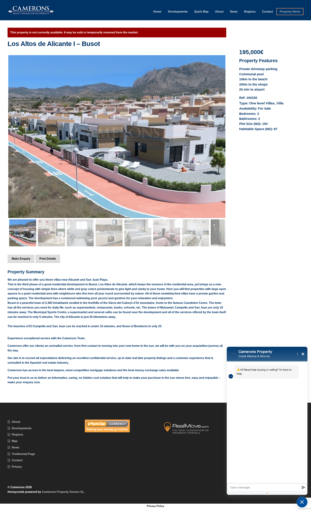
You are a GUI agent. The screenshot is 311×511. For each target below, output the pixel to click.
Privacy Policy (155, 506)
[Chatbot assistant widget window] (267, 421)
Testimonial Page (23, 453)
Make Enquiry (21, 258)
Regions (250, 11)
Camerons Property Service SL (63, 491)
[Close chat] (302, 502)
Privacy (17, 466)
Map (14, 441)
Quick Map (201, 11)
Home (157, 11)
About (219, 11)
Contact (267, 11)
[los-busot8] (117, 136)
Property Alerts (290, 11)
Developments (178, 11)
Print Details (47, 258)
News (234, 11)
